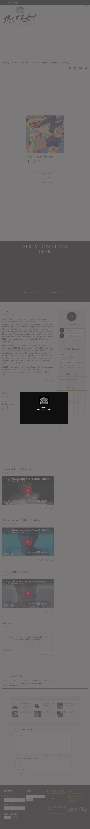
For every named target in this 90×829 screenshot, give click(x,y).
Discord (48, 409)
